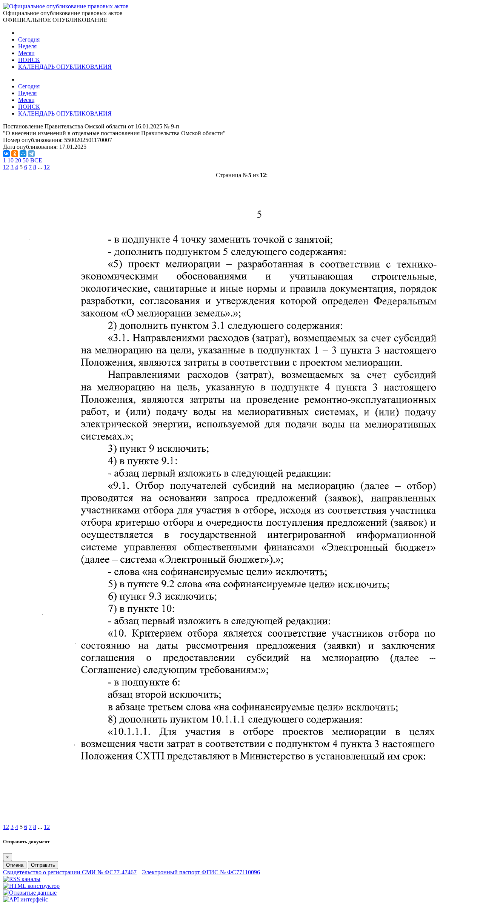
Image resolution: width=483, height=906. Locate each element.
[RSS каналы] (21, 879)
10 (11, 160)
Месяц (26, 53)
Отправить (43, 865)
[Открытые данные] (30, 892)
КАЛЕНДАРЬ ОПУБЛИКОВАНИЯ (65, 66)
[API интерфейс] (25, 899)
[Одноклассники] (14, 153)
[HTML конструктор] (31, 886)
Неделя (27, 46)
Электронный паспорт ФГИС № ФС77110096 (201, 872)
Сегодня (29, 39)
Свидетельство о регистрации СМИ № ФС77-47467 (70, 872)
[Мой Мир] (23, 153)
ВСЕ (36, 160)
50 (26, 160)
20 (18, 160)
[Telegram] (31, 153)
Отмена (14, 865)
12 (47, 167)
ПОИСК (29, 60)
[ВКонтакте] (6, 153)
